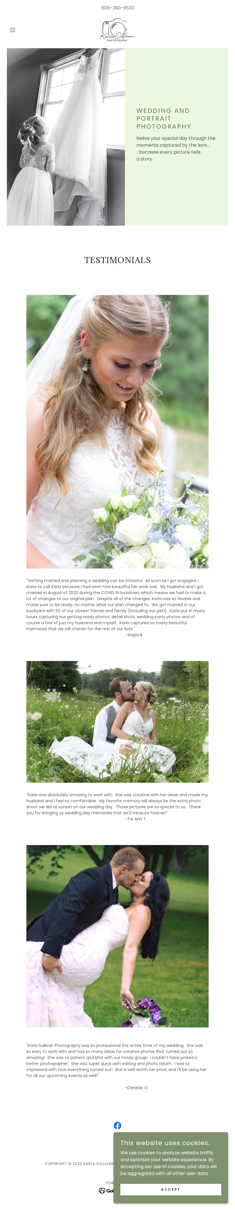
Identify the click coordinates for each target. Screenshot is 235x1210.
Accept (170, 1189)
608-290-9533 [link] (117, 8)
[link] (117, 29)
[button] (23, 30)
